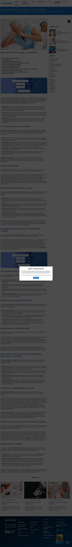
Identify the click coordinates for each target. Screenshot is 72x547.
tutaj (50, 275)
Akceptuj (36, 277)
